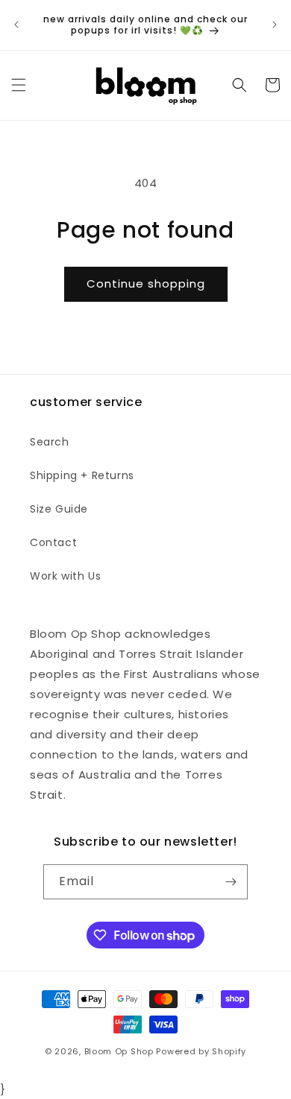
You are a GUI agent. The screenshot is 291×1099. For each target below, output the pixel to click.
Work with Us (65, 575)
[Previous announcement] (16, 24)
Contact (53, 542)
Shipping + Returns (82, 475)
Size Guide (59, 508)
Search (49, 441)
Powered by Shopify (201, 1051)
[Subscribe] (230, 881)
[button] (18, 85)
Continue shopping (146, 283)
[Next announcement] (274, 24)
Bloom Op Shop (119, 1051)
